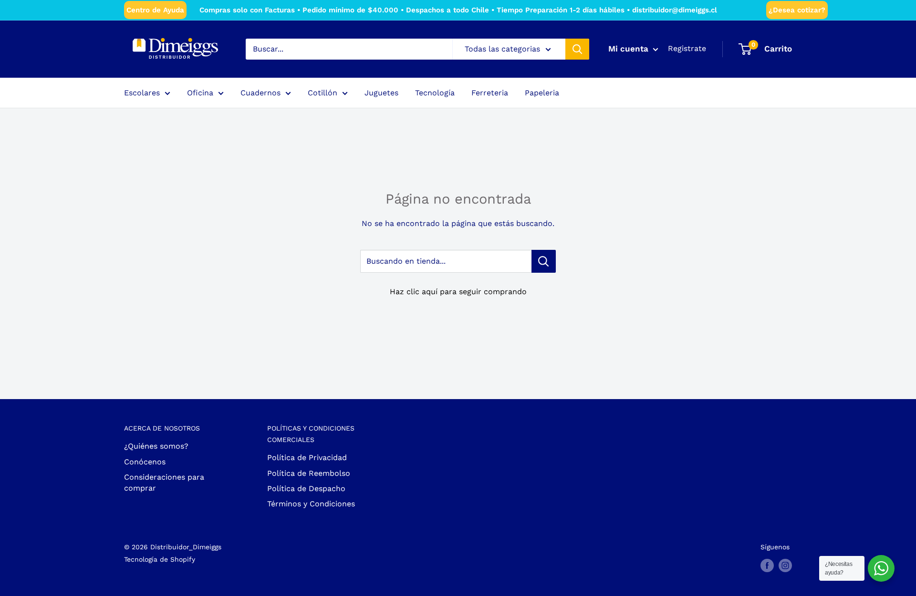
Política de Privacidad (307, 457)
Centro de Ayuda (155, 10)
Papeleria (542, 92)
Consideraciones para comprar (164, 482)
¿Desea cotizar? (797, 10)
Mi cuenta (629, 48)
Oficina (200, 92)
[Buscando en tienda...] (543, 261)
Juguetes (381, 92)
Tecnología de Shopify (159, 559)
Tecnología (435, 92)
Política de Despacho (306, 488)
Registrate (687, 48)
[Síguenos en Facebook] (767, 565)
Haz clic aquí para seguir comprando (458, 291)
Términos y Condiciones (311, 503)
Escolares (142, 92)
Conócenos (145, 461)
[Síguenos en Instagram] (785, 565)
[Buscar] (577, 49)
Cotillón (322, 92)
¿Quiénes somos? (156, 446)
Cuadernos (260, 92)
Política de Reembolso (308, 473)
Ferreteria (489, 92)
